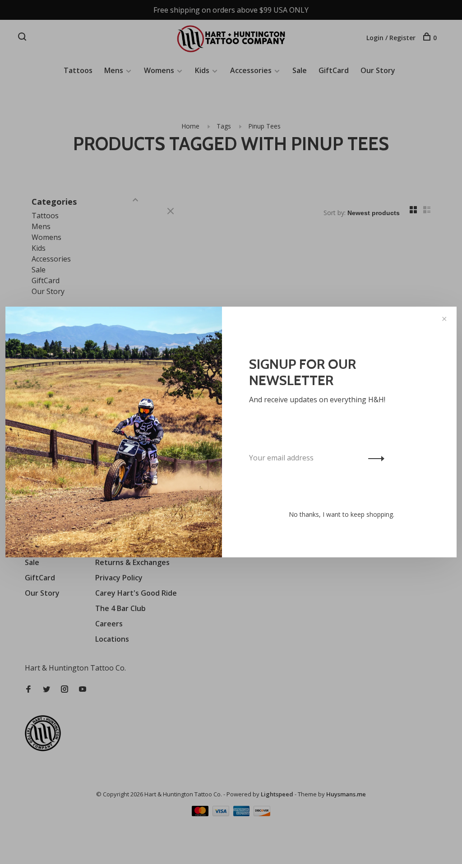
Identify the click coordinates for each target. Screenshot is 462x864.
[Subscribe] (373, 458)
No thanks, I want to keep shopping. (341, 514)
